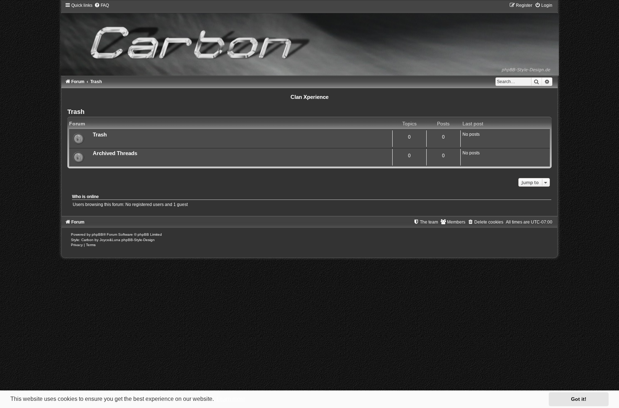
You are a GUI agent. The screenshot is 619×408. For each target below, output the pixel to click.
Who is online (85, 197)
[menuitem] (101, 5)
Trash (76, 111)
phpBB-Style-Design (138, 240)
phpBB (97, 234)
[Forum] (309, 39)
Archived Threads (115, 153)
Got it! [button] (578, 399)
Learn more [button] (230, 399)
